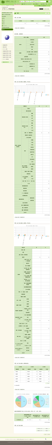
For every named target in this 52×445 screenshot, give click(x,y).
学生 (3, 23)
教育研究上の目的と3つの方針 (7, 12)
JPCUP (3, 2)
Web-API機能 (33, 1)
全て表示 (48, 383)
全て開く (47, 13)
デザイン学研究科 (12, 5)
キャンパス (4, 25)
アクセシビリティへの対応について (29, 439)
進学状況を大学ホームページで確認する (42, 428)
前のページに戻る (47, 434)
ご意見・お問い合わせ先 (20, 439)
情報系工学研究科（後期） (7, 57)
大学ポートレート (11, 1)
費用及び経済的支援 (6, 27)
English (22, 1)
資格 (3, 18)
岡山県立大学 (7, 5)
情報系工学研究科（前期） (7, 55)
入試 (3, 20)
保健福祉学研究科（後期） (7, 53)
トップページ (4, 5)
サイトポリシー (7, 439)
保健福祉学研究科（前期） (7, 51)
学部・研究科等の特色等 (6, 14)
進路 (3, 29)
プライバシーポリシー (13, 439)
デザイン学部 (5, 49)
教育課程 (4, 16)
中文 (27, 1)
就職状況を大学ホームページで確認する (42, 430)
